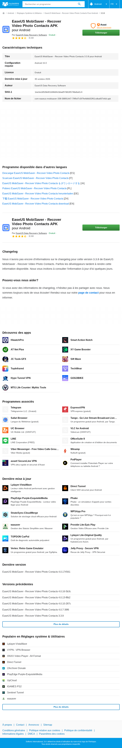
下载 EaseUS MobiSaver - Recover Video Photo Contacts (32, 198)
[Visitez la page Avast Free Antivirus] (101, 26)
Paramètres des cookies (52, 734)
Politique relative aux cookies (44, 730)
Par (29, 35)
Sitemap (47, 724)
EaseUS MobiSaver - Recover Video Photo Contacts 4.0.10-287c (36, 603)
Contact (20, 724)
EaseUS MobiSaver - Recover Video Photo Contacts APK (36, 25)
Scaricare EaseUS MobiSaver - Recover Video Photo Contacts (35, 178)
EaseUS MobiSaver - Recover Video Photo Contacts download (35, 203)
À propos (7, 724)
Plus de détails (61, 624)
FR (112, 4)
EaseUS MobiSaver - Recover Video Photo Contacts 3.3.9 (33, 615)
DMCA (31, 734)
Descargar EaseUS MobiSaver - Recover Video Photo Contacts (35, 173)
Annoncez (33, 724)
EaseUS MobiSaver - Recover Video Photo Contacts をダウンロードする (41, 183)
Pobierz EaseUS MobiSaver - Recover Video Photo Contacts (34, 188)
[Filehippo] (10, 4)
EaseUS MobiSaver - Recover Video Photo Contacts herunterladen (37, 193)
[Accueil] (3, 13)
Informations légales (13, 734)
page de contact (88, 292)
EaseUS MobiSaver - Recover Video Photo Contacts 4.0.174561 (36, 572)
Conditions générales (13, 730)
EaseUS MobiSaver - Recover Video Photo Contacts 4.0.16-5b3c (36, 591)
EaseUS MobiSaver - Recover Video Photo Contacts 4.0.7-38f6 (35, 609)
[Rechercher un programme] (79, 4)
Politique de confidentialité (78, 730)
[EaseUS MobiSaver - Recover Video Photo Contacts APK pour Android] (6, 29)
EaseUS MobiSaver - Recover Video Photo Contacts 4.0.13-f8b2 (36, 597)
